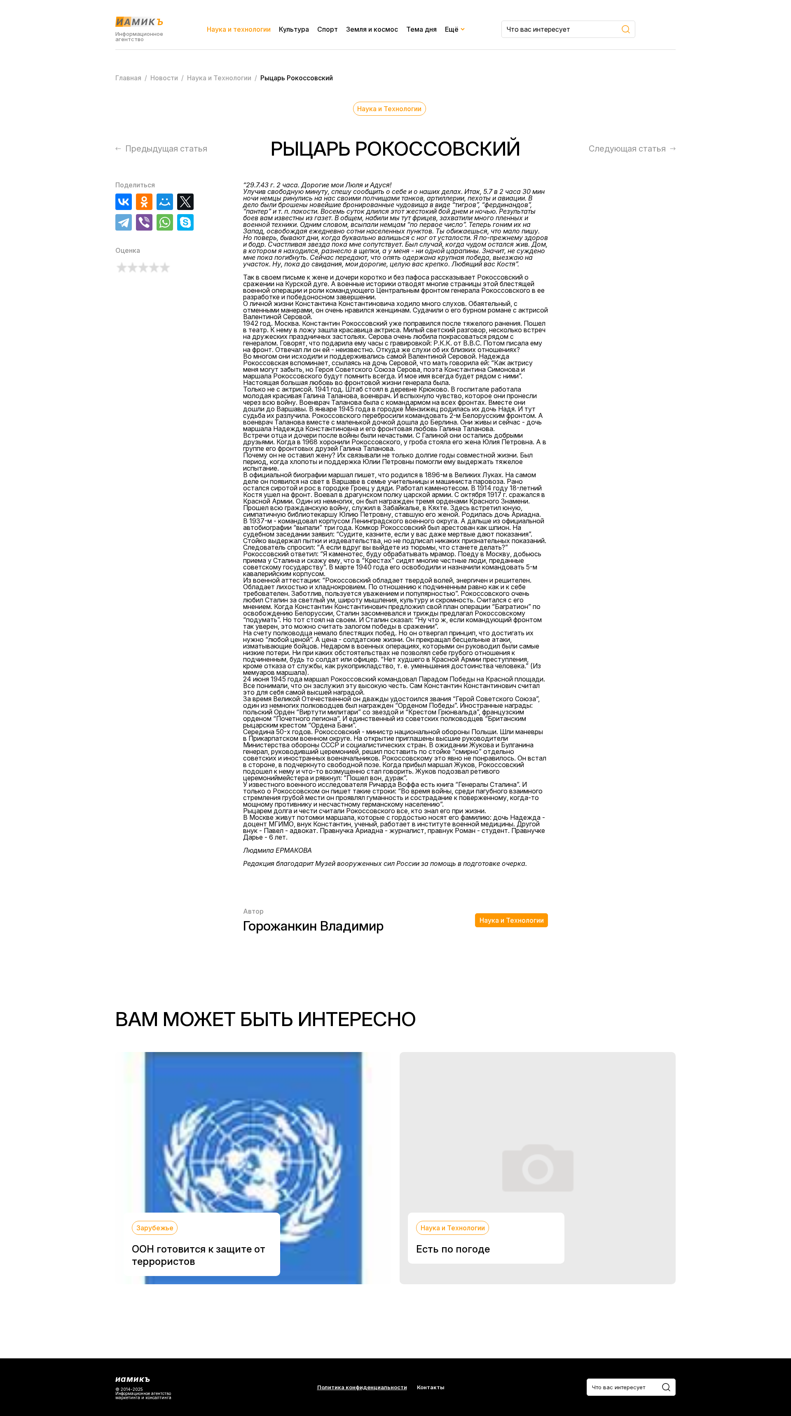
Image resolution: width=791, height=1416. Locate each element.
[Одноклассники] (144, 202)
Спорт (327, 29)
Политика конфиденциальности (362, 1387)
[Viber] (144, 222)
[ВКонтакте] (123, 202)
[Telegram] (123, 222)
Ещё (452, 29)
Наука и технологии (239, 29)
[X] (185, 202)
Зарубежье (154, 1228)
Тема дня (421, 29)
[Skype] (185, 222)
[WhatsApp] (165, 222)
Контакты (431, 1387)
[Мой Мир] (165, 202)
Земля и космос (372, 29)
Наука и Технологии (389, 109)
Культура (294, 29)
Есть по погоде (453, 1249)
